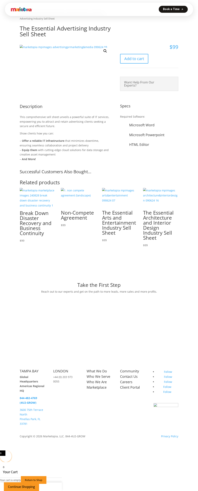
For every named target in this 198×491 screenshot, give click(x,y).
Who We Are (97, 382)
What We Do (97, 371)
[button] (105, 51)
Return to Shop (33, 480)
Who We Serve (98, 376)
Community (129, 371)
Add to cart (134, 58)
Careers (126, 382)
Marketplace (97, 387)
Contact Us (129, 376)
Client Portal (130, 387)
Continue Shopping (21, 486)
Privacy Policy (169, 436)
